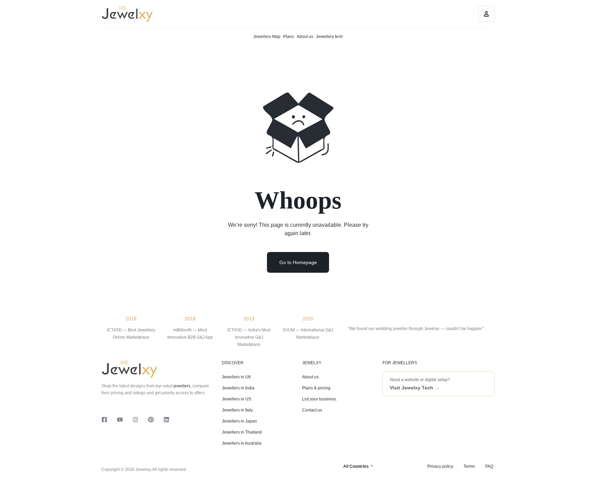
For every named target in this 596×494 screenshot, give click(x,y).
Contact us (312, 410)
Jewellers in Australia (241, 443)
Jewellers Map (266, 36)
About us (305, 36)
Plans (288, 36)
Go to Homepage (298, 262)
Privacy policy (440, 466)
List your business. (319, 399)
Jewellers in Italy (237, 410)
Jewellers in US (236, 399)
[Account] (486, 14)
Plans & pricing (316, 388)
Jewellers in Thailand (242, 432)
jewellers (181, 386)
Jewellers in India (238, 388)
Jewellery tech (329, 36)
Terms (469, 466)
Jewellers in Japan (239, 421)
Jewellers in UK (236, 377)
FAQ (489, 466)
